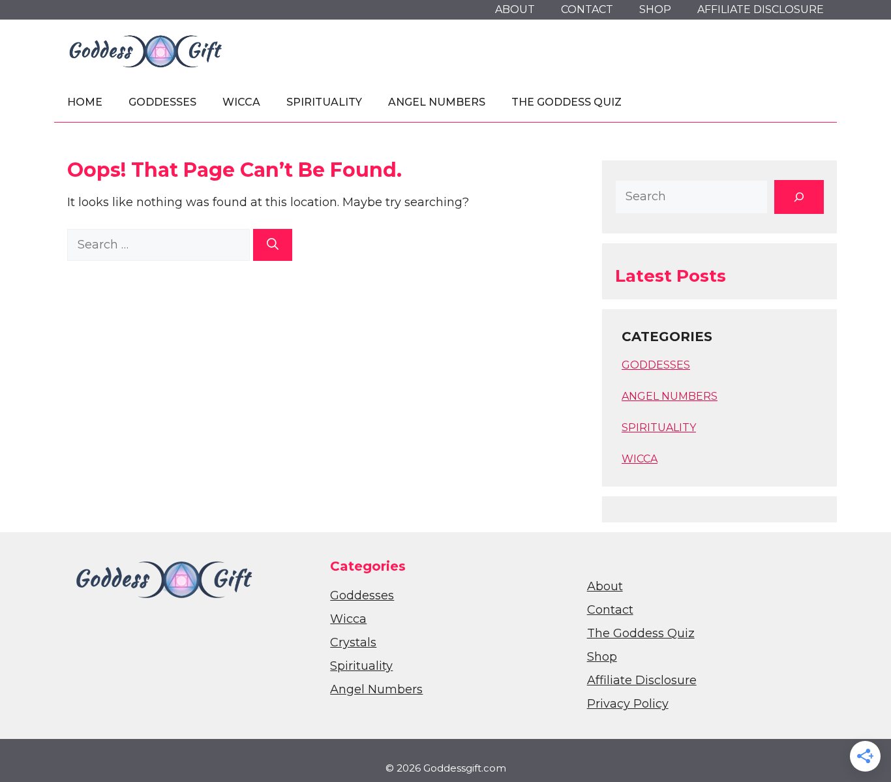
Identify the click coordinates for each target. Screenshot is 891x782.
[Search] (272, 245)
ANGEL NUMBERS (669, 396)
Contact (587, 9)
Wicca (241, 102)
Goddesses (162, 102)
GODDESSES (656, 365)
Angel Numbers (436, 102)
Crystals (353, 642)
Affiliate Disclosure (760, 9)
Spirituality (324, 102)
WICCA (639, 459)
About (515, 9)
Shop (655, 9)
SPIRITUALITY (659, 427)
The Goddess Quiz (566, 102)
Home (84, 102)
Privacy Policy (628, 704)
